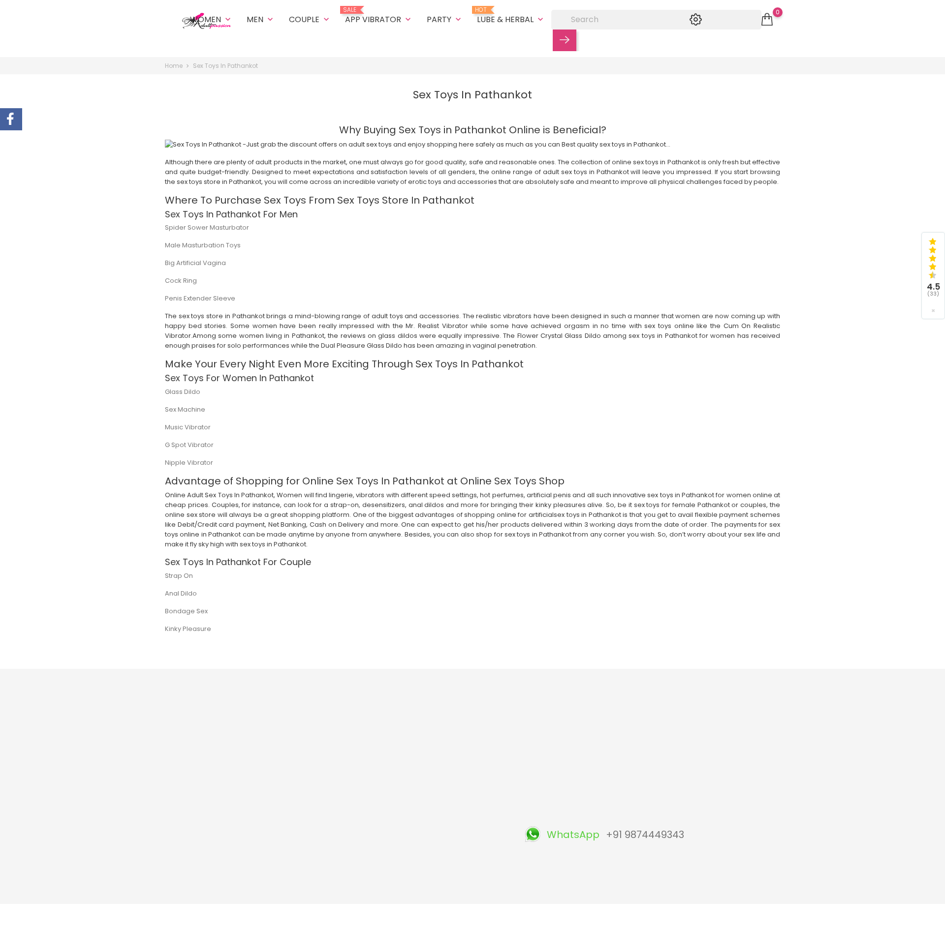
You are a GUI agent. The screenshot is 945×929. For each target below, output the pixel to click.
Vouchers (545, 779)
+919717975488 (200, 830)
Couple (310, 19)
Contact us (442, 825)
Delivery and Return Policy (466, 718)
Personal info (550, 718)
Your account (561, 697)
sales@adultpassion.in (213, 845)
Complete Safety (348, 820)
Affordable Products (353, 850)
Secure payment (452, 779)
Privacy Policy (447, 809)
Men (261, 19)
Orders (541, 733)
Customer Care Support (359, 835)
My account (443, 886)
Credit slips (547, 748)
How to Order (446, 794)
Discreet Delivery (348, 744)
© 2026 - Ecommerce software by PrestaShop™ (241, 916)
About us (439, 764)
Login (433, 870)
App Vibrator (379, 15)
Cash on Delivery (452, 733)
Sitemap (438, 840)
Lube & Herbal (511, 15)
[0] (767, 20)
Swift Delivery (342, 774)
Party (445, 19)
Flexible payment (348, 789)
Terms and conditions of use (470, 748)
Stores (435, 855)
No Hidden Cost (346, 804)
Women (211, 19)
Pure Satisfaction (348, 865)
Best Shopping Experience (363, 759)
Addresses (547, 764)
